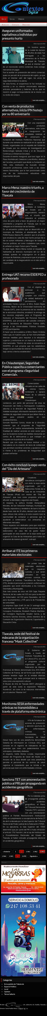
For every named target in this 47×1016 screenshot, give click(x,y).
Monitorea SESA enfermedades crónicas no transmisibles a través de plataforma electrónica (23, 707)
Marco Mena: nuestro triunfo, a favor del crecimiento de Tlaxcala (23, 191)
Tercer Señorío (9, 994)
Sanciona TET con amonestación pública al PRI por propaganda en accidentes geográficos (24, 783)
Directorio (26, 25)
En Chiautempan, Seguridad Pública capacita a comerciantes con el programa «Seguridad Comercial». (23, 368)
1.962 (35, 851)
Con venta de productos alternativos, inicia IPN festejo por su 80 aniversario (22, 110)
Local (12, 19)
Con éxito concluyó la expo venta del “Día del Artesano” (24, 467)
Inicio (4, 19)
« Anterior (6, 851)
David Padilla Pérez (11, 1008)
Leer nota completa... (39, 100)
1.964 (4, 856)
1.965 (11, 856)
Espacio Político (10, 986)
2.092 (24, 856)
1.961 (28, 851)
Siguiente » (34, 856)
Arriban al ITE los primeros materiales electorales (20, 552)
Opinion (21, 19)
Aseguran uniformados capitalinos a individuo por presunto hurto (19, 34)
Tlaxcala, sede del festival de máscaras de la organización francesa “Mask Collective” (21, 637)
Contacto (15, 25)
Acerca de (5, 25)
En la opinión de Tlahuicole (14, 984)
